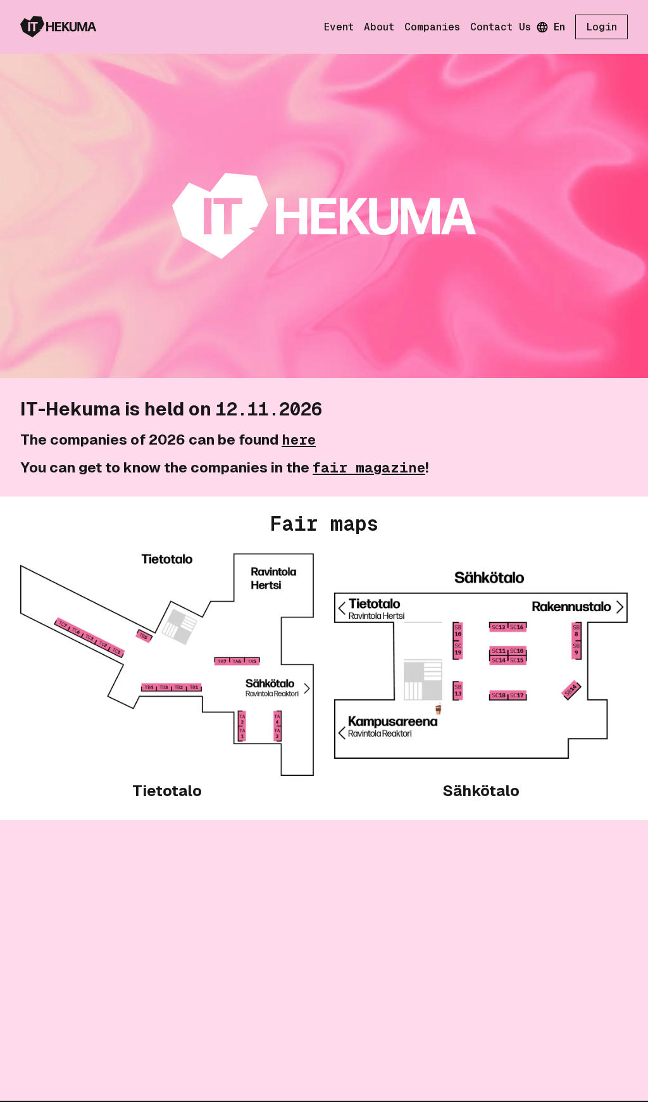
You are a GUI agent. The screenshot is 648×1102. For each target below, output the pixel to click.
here (299, 439)
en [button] (559, 27)
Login (601, 27)
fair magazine (369, 467)
